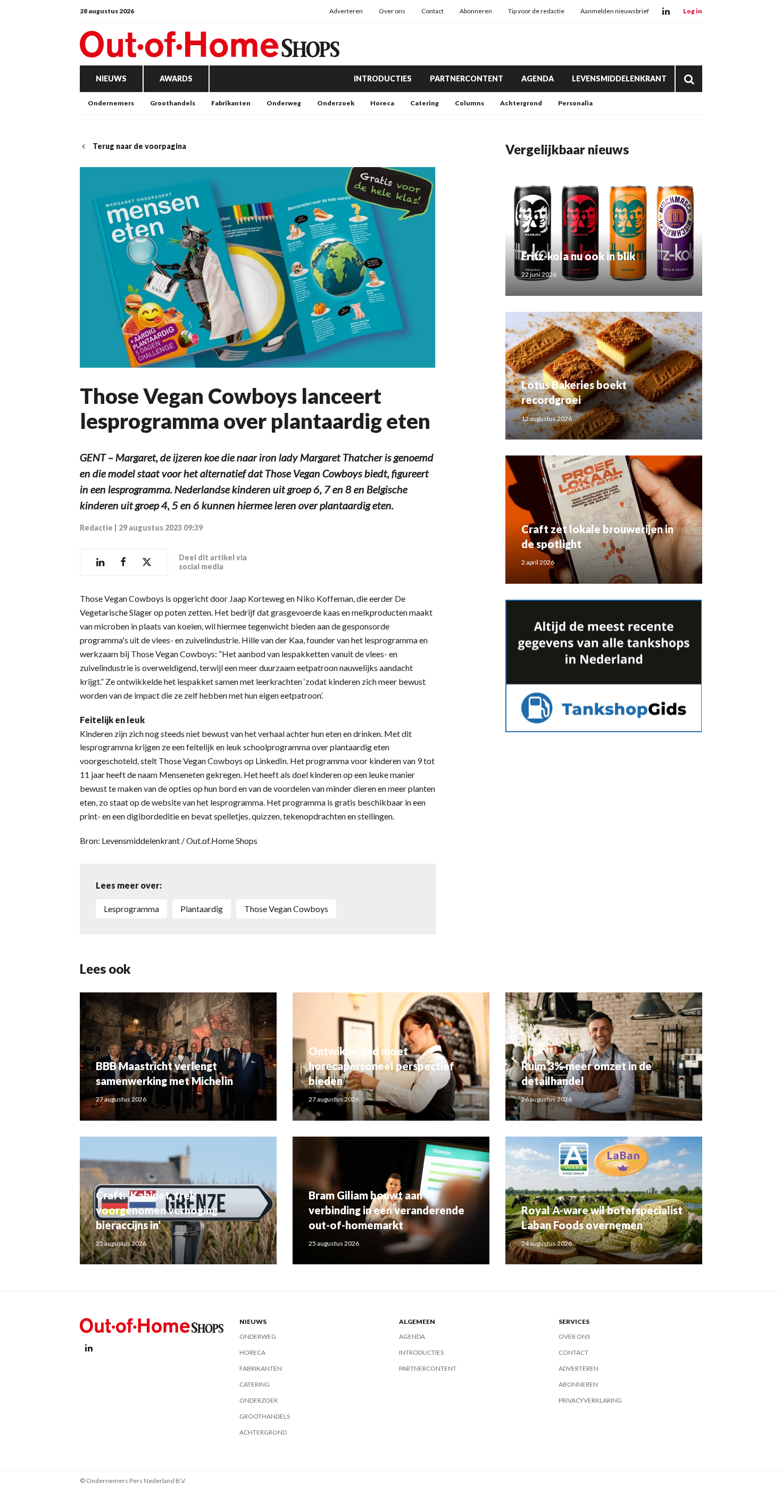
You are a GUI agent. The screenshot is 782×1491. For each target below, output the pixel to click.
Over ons (392, 11)
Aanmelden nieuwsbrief (614, 11)
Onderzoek (335, 103)
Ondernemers (111, 103)
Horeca (382, 103)
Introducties (383, 78)
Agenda (537, 78)
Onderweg (284, 103)
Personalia (575, 103)
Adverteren (346, 11)
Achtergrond (521, 103)
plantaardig (201, 909)
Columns (469, 103)
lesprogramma (131, 909)
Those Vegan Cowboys (286, 909)
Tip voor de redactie (536, 11)
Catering (424, 103)
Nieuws (111, 78)
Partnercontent (466, 78)
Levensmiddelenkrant (619, 78)
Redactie (96, 527)
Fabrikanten (231, 103)
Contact (432, 11)
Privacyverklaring (590, 1400)
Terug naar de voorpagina (139, 146)
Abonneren (476, 11)
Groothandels (172, 103)
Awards (176, 78)
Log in (692, 11)
